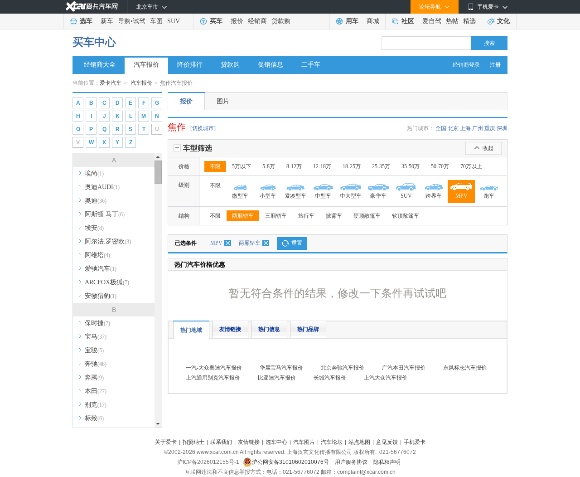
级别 (184, 185)
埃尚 (94, 173)
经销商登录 (466, 65)
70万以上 (471, 166)
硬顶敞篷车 (367, 216)
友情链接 (230, 329)
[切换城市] (203, 128)
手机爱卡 (414, 442)
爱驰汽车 (100, 268)
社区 (407, 21)
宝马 (95, 336)
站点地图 (359, 442)
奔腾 (94, 377)
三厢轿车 (276, 216)
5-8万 (268, 166)
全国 (440, 128)
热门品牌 (308, 329)
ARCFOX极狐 (107, 282)
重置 (296, 243)
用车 (352, 21)
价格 (184, 166)
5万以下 (241, 166)
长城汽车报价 (330, 378)
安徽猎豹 (100, 295)
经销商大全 (100, 64)
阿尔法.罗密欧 (108, 241)
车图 (156, 21)
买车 (216, 21)
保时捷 (97, 323)
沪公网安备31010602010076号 (291, 462)
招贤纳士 (193, 442)
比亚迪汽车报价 (277, 378)
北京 (453, 128)
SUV (173, 21)
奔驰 (95, 363)
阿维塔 (97, 255)
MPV (216, 243)
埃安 (94, 227)
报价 (237, 21)
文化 (503, 21)
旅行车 (306, 216)
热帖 (452, 21)
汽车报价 (146, 64)
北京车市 (147, 7)
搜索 (489, 43)
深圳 (502, 128)
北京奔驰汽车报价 (342, 368)
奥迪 (95, 200)
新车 (107, 21)
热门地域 (191, 330)
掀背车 (334, 216)
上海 (465, 128)
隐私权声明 (387, 462)
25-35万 (381, 166)
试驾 (139, 21)
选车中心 (276, 442)
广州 (477, 128)
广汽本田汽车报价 (403, 368)
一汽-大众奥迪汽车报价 (214, 368)
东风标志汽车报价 (465, 368)
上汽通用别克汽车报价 (213, 378)
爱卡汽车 (110, 83)
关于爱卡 (166, 442)
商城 (373, 21)
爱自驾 (431, 21)
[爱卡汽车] (92, 6)
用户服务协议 (352, 462)
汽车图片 (304, 442)
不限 (215, 166)
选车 (86, 21)
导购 (124, 21)
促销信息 (270, 64)
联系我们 (221, 442)
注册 (495, 65)
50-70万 (440, 166)
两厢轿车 (243, 216)
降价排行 (190, 64)
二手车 (310, 64)
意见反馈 (387, 442)
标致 (94, 418)
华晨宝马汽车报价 (281, 368)
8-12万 (294, 166)
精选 (469, 21)
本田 (95, 391)
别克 (95, 404)
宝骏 (94, 350)
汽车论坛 (332, 442)
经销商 (257, 21)
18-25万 (352, 166)
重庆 (489, 128)
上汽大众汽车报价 (385, 378)
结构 (184, 216)
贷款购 (280, 21)
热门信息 (269, 329)
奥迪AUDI (102, 187)
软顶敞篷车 (405, 216)
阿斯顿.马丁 (105, 214)
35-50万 (410, 166)
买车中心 (94, 42)
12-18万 (322, 166)
